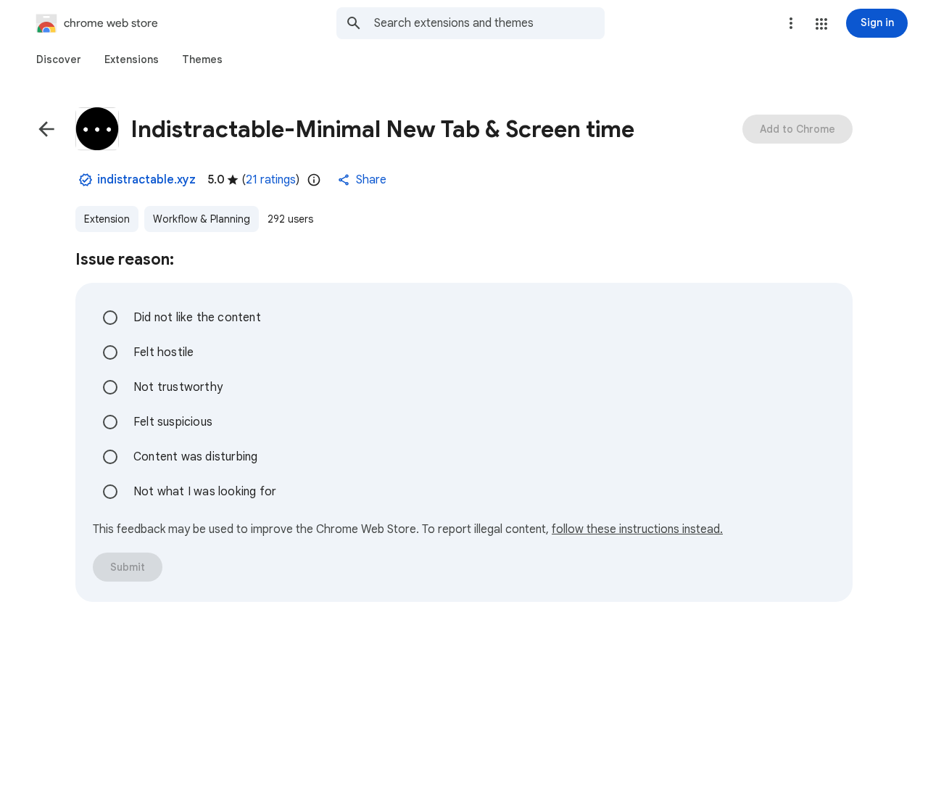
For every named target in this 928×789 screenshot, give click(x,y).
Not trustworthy (178, 387)
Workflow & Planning (201, 219)
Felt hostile (163, 352)
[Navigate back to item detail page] (46, 129)
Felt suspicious (172, 422)
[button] (821, 23)
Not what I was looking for (204, 491)
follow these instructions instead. (637, 529)
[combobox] (489, 23)
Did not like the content (197, 317)
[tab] (59, 59)
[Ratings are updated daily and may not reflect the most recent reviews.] (313, 179)
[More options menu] (790, 23)
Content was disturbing (195, 457)
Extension (107, 219)
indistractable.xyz (146, 180)
